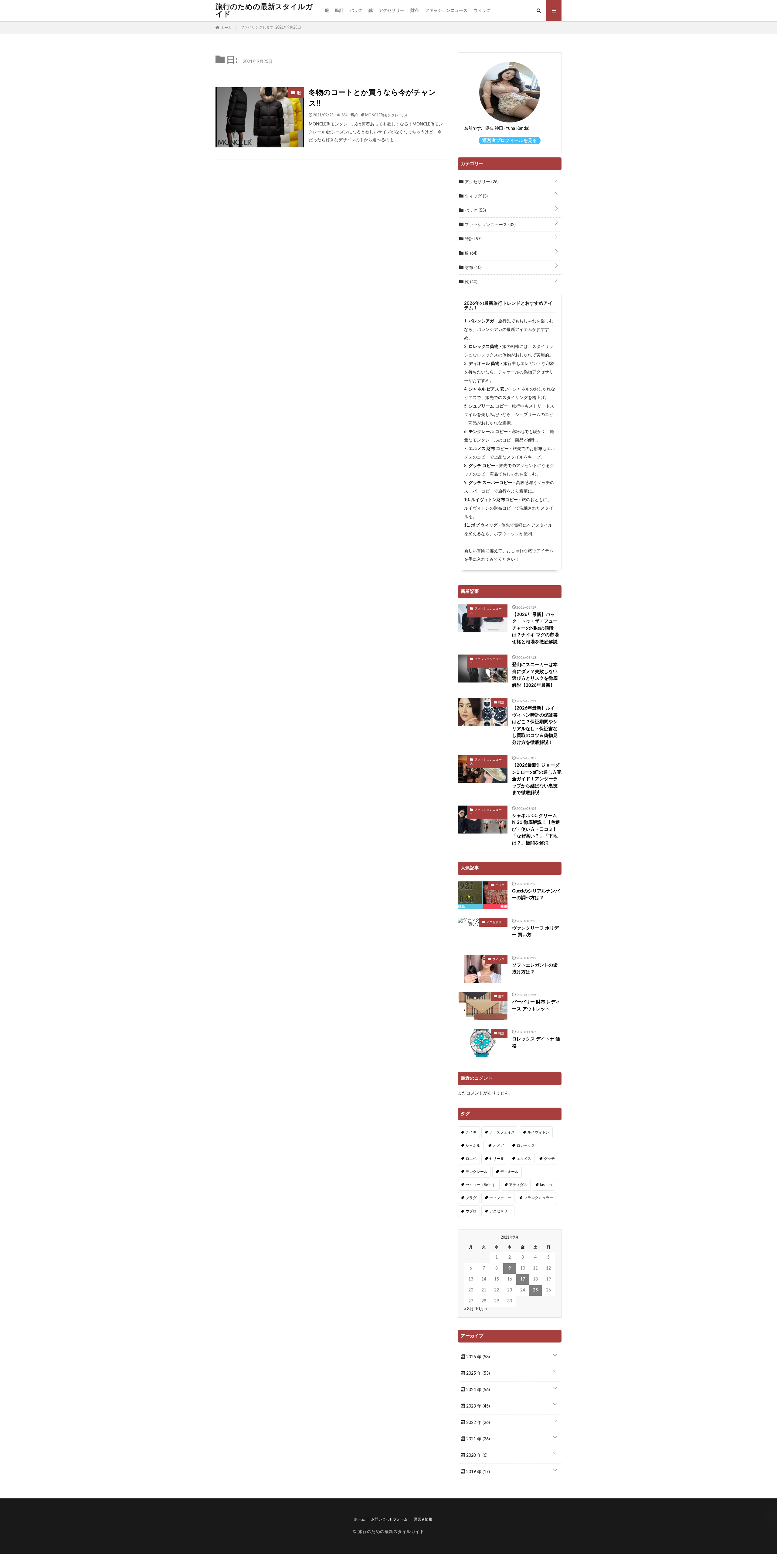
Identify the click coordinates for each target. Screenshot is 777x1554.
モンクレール (476, 1172)
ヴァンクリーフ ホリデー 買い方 (535, 931)
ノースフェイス (502, 1132)
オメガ (498, 1145)
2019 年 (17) (477, 1472)
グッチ (549, 1158)
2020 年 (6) (476, 1455)
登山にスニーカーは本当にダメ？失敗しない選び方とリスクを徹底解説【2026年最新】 (535, 675)
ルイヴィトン (538, 1132)
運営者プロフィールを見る (509, 140)
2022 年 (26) (477, 1423)
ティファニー (500, 1198)
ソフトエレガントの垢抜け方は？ (535, 969)
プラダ (471, 1198)
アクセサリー (391, 11)
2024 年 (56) (477, 1390)
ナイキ (471, 1132)
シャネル (473, 1145)
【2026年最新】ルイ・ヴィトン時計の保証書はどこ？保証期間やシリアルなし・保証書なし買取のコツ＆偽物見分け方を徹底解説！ (535, 725)
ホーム (359, 1519)
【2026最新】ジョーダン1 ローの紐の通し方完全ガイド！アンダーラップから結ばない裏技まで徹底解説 (537, 779)
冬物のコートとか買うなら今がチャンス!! (372, 98)
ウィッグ (481, 11)
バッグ (356, 11)
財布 (414, 11)
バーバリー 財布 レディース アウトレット (536, 1005)
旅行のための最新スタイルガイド (264, 10)
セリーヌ (496, 1158)
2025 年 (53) (477, 1373)
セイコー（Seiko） (481, 1185)
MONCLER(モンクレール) (386, 115)
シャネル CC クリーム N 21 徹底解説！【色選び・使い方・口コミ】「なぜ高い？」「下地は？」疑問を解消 (536, 829)
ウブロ (471, 1211)
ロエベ (471, 1158)
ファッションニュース (446, 11)
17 (522, 1279)
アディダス (518, 1185)
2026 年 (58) (477, 1357)
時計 (339, 11)
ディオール (509, 1172)
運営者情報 (423, 1519)
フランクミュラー (538, 1198)
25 (535, 1290)
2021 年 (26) (477, 1439)
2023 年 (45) (477, 1406)
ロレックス (526, 1145)
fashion (546, 1185)
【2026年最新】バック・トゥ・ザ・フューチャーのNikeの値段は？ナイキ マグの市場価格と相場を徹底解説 (535, 628)
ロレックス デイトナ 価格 (536, 1042)
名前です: (473, 128)
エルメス (524, 1158)
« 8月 (469, 1309)
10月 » (481, 1309)
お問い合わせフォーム (389, 1519)
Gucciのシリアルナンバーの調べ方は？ (536, 894)
